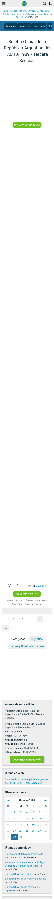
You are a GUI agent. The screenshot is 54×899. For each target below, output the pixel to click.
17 (20, 824)
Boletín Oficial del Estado (18, 874)
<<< (8, 800)
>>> (46, 800)
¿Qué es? (41, 586)
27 (39, 830)
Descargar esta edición (27, 759)
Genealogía (39, 26)
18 (26, 824)
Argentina (44, 11)
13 (39, 818)
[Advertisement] (27, 93)
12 (33, 818)
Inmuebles (25, 26)
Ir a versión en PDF (27, 594)
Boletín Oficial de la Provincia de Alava (25, 878)
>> (5, 628)
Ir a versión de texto (27, 125)
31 (20, 836)
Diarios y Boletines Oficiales (24, 11)
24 (20, 830)
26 (33, 830)
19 (33, 824)
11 (26, 818)
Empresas (11, 26)
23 (14, 830)
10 (20, 818)
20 (39, 824)
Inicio (5, 11)
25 (26, 830)
